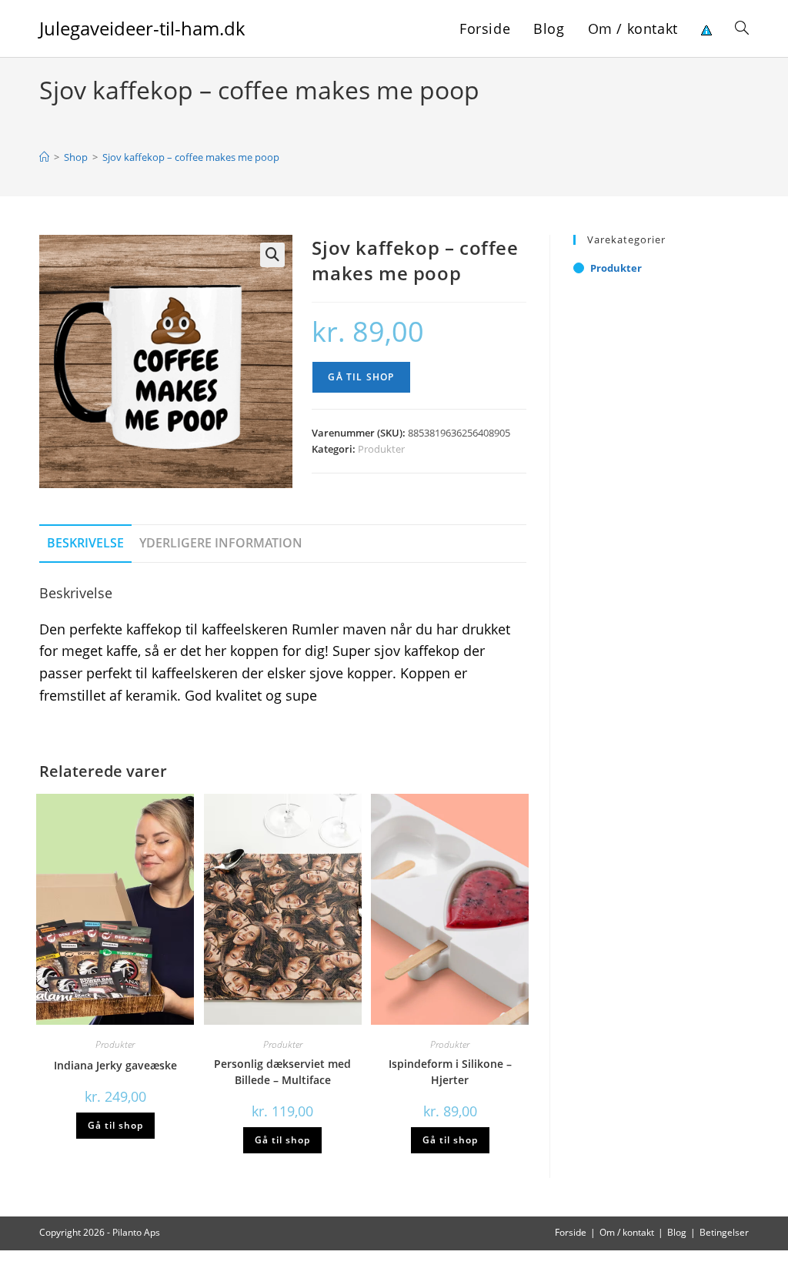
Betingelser (724, 1232)
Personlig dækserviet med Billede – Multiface (282, 1071)
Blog (676, 1232)
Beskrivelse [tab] (85, 542)
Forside (570, 1232)
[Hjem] (44, 157)
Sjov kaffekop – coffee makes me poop (190, 157)
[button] (272, 255)
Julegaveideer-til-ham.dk (142, 28)
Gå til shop (361, 376)
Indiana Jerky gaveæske (115, 1065)
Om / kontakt (626, 1232)
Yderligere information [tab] (220, 542)
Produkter (381, 449)
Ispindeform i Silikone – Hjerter (450, 1071)
